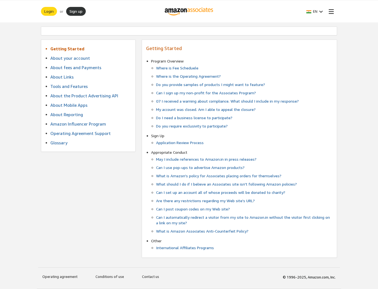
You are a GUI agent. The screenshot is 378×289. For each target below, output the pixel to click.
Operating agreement (59, 276)
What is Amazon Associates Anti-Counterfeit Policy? (202, 231)
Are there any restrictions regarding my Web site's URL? (205, 200)
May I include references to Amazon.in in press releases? (206, 159)
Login (49, 11)
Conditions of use (109, 276)
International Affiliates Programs (185, 247)
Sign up (75, 11)
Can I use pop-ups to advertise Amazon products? (200, 167)
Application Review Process (180, 142)
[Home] (189, 11)
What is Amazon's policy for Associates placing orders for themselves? (218, 175)
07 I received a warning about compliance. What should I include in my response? (227, 101)
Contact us (150, 276)
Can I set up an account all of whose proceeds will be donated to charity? (220, 192)
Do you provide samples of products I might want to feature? (210, 84)
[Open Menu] (330, 11)
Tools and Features (69, 86)
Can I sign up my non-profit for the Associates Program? (206, 92)
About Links (62, 76)
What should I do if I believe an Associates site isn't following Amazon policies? (226, 184)
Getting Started (67, 48)
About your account (70, 58)
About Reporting (66, 114)
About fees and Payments (75, 67)
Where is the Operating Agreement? (188, 76)
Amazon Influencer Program (78, 123)
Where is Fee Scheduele (177, 68)
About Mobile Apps (68, 105)
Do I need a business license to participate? (194, 117)
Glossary (59, 142)
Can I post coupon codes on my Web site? (193, 209)
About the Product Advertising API (84, 95)
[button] (314, 11)
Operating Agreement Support (80, 133)
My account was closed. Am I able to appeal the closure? (206, 109)
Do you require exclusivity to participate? (192, 126)
